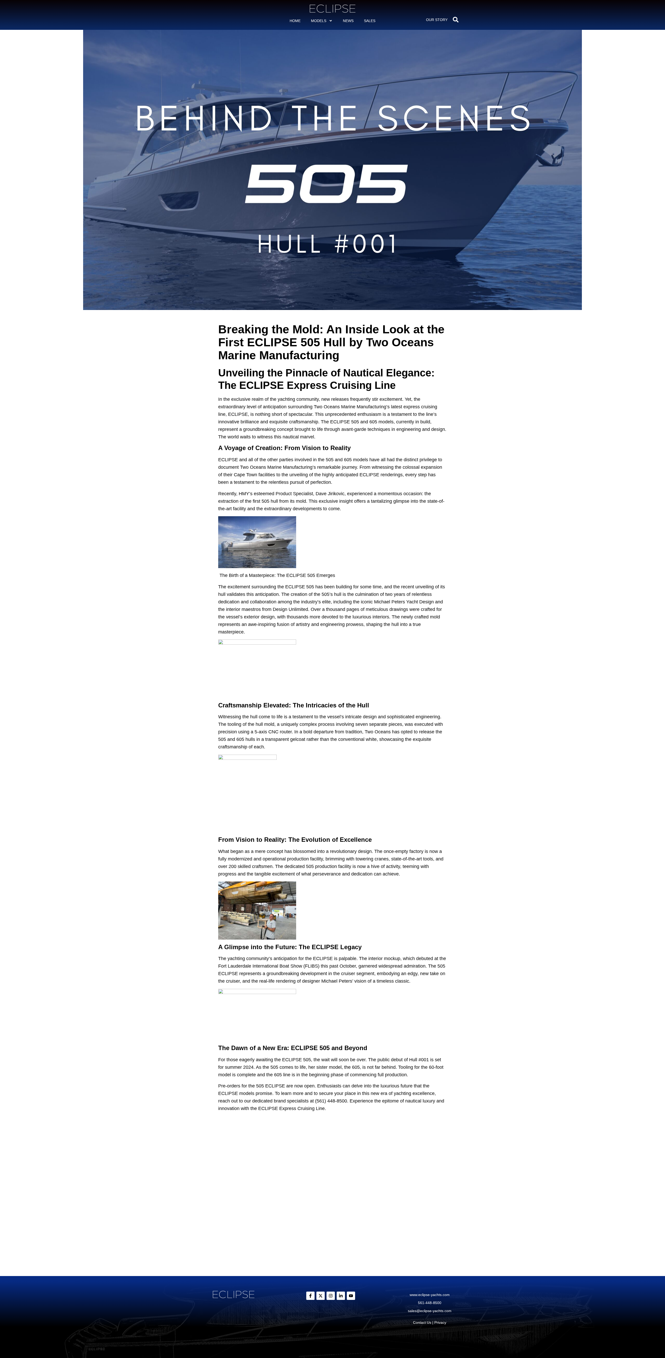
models (318, 21)
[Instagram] (331, 1296)
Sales (369, 21)
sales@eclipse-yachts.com (429, 1311)
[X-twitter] (320, 1296)
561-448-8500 (429, 1303)
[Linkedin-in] (341, 1296)
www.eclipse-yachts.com (430, 1295)
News (348, 21)
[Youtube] (351, 1296)
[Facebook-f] (310, 1296)
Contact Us (422, 1322)
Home (295, 21)
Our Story (437, 20)
